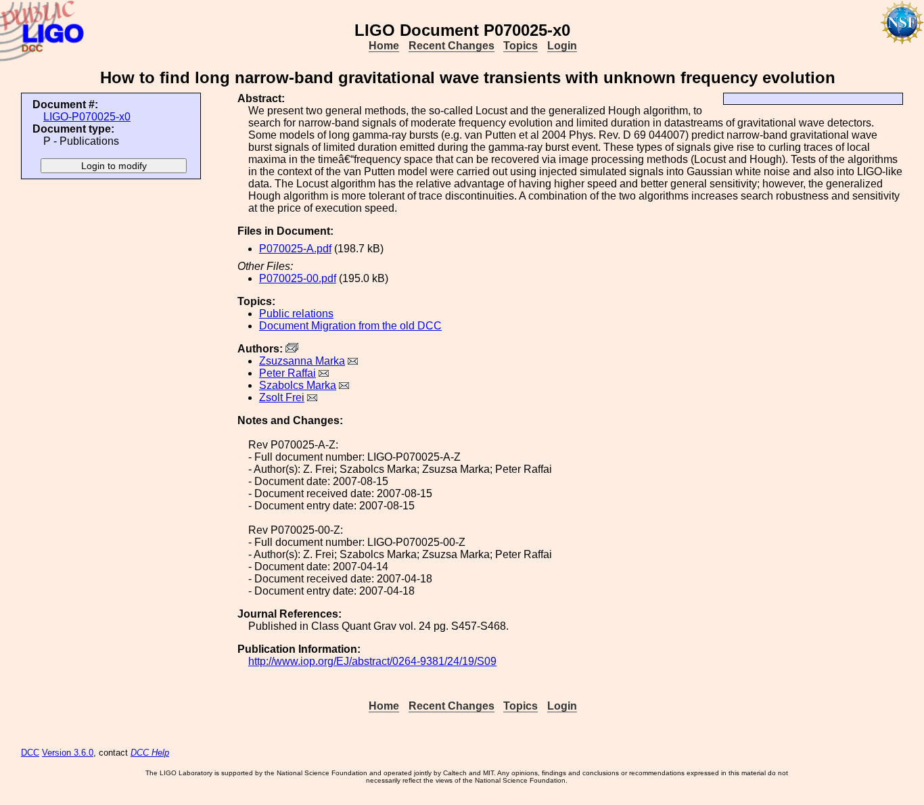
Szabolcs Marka (297, 385)
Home (384, 45)
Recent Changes (451, 45)
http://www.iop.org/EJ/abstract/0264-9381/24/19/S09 (372, 661)
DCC (30, 753)
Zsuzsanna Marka (302, 361)
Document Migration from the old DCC (350, 325)
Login (562, 45)
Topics (520, 45)
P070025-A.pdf (295, 248)
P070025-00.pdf (297, 278)
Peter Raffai (287, 373)
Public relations (296, 313)
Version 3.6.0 (67, 753)
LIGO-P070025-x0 (87, 116)
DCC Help (150, 753)
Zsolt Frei (281, 397)
